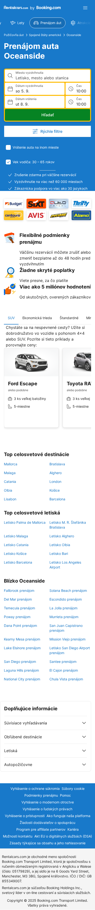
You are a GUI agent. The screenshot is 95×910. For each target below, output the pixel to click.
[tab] (11, 318)
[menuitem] (17, 23)
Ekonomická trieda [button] (37, 318)
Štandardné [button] (69, 318)
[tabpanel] (47, 379)
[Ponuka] (85, 8)
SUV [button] (11, 318)
